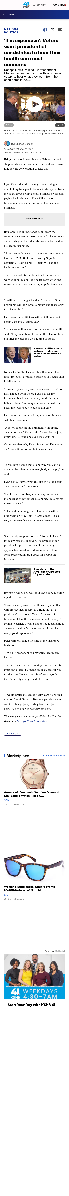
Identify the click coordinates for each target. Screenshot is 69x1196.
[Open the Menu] (6, 5)
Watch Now (59, 5)
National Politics (12, 30)
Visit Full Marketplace (54, 756)
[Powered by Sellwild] (60, 951)
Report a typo (12, 733)
